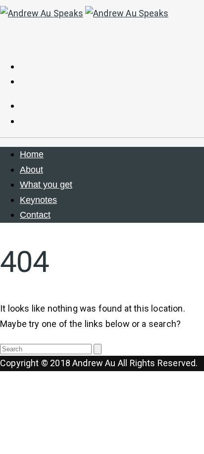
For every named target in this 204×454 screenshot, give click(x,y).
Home (32, 154)
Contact (35, 215)
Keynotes (38, 200)
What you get (46, 185)
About (31, 170)
